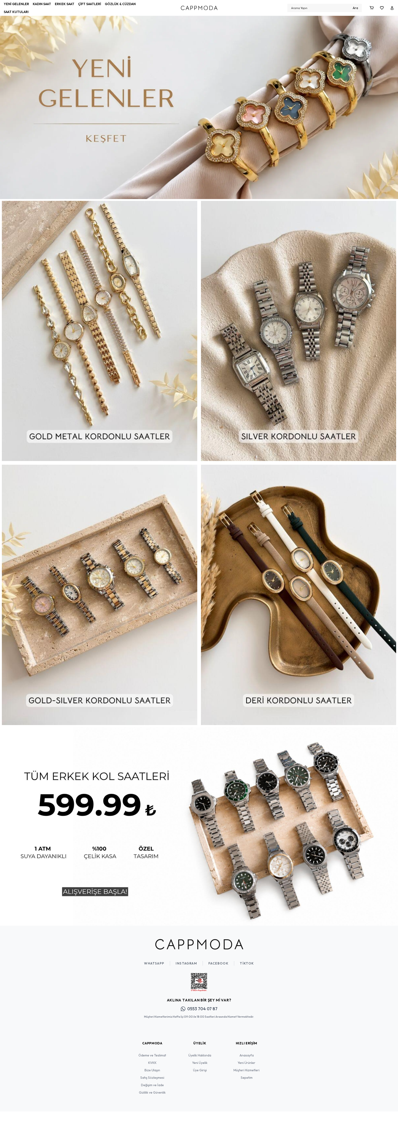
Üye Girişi (200, 1070)
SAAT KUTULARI (16, 12)
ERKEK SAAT (64, 4)
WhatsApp (154, 963)
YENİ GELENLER (16, 4)
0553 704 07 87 (202, 1008)
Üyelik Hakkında (199, 1055)
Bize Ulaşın (152, 1070)
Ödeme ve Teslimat (152, 1055)
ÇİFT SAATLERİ (89, 4)
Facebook (218, 963)
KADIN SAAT (42, 4)
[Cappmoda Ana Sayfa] (199, 944)
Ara (355, 8)
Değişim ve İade (152, 1085)
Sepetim (247, 1077)
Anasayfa (247, 1055)
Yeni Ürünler (246, 1063)
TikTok (247, 963)
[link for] (199, 99)
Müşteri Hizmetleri (247, 1070)
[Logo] (199, 8)
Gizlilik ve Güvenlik (152, 1092)
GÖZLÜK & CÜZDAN (120, 4)
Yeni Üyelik (199, 1063)
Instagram (186, 963)
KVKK (152, 1063)
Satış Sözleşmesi (152, 1077)
